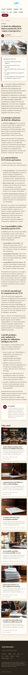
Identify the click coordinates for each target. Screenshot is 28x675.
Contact (5, 15)
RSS (11, 658)
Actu (11, 12)
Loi (7, 12)
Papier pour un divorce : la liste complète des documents (11, 585)
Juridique (15, 9)
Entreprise (9, 9)
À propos (21, 12)
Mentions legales (5, 658)
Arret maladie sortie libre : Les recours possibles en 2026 (12, 552)
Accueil (3, 9)
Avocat (3, 12)
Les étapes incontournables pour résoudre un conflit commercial (12, 621)
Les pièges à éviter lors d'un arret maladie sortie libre (11, 518)
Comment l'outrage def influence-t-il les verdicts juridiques (13, 483)
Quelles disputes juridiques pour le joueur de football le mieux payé (13, 447)
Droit (21, 9)
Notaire (15, 12)
